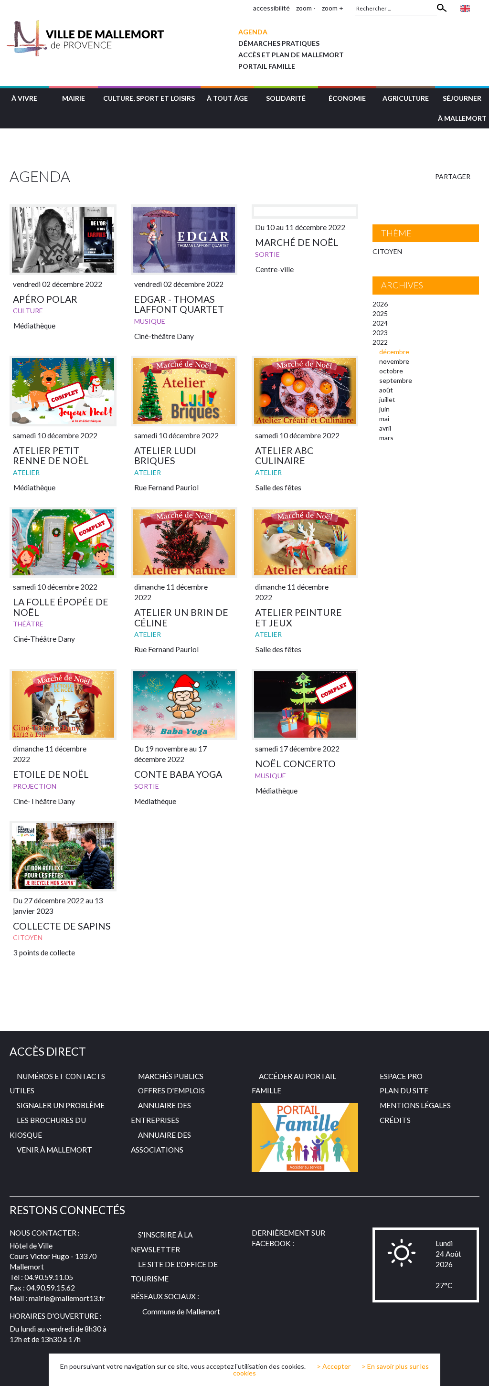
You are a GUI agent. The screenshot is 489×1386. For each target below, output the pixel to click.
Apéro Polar (45, 299)
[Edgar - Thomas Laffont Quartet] (184, 240)
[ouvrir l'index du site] (243, 8)
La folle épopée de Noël (60, 607)
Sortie (267, 254)
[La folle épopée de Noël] (63, 542)
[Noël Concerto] (305, 704)
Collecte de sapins (62, 925)
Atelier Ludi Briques (165, 455)
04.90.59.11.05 (48, 1277)
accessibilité (271, 8)
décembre (394, 352)
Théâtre (28, 624)
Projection (34, 786)
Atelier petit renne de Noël (51, 455)
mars (386, 438)
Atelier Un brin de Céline (181, 617)
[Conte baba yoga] (184, 704)
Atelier (26, 472)
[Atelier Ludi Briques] (184, 391)
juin (384, 409)
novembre (394, 361)
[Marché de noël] (305, 211)
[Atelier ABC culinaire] (305, 391)
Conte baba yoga (178, 774)
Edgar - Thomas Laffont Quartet (179, 304)
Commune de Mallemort (181, 1311)
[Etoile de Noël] (63, 704)
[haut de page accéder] (474, 1369)
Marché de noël (297, 242)
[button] (24, 97)
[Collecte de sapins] (63, 856)
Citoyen (28, 937)
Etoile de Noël (51, 774)
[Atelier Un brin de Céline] (184, 542)
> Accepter (334, 1366)
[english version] (465, 8)
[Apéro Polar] (63, 240)
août (386, 390)
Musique (149, 321)
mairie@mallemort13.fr (67, 1298)
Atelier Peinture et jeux (298, 617)
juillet (387, 399)
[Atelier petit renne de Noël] (63, 391)
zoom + (332, 8)
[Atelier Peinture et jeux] (305, 542)
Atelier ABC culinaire (284, 455)
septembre (395, 380)
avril (385, 428)
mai (384, 418)
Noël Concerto (295, 763)
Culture (28, 311)
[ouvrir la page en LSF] (479, 8)
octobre (391, 371)
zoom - (306, 8)
